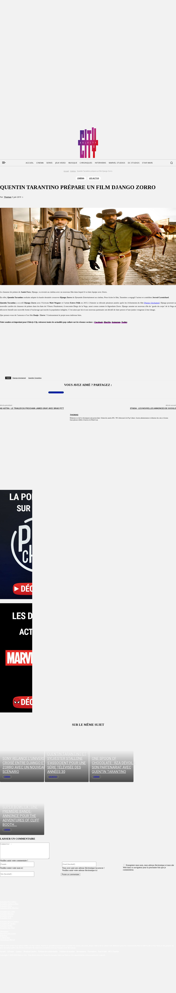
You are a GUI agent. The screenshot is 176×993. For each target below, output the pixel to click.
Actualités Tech (5, 918)
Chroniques (4, 931)
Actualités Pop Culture (8, 902)
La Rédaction (5, 938)
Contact (19, 951)
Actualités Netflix (6, 926)
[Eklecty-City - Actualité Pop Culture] (88, 142)
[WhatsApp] (44, 201)
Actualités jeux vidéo (7, 912)
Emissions (3, 936)
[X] (35, 201)
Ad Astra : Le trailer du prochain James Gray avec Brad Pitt (32, 408)
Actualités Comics (6, 916)
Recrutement (81, 951)
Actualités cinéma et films (9, 904)
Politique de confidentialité (48, 951)
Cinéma (73, 171)
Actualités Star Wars (7, 928)
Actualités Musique (7, 914)
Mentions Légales (30, 951)
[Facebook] (2, 128)
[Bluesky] (11, 128)
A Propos (10, 951)
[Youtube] (26, 128)
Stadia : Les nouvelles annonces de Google (153, 408)
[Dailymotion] (21, 128)
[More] (53, 201)
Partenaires (92, 951)
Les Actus (94, 178)
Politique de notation (67, 951)
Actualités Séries (6, 906)
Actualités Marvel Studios (9, 922)
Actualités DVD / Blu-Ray (9, 908)
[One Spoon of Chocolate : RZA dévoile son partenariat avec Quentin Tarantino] (111, 755)
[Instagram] (16, 128)
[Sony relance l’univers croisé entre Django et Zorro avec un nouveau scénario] (22, 755)
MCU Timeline (113, 951)
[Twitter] (7, 128)
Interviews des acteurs (8, 934)
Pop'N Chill (102, 951)
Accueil (66, 171)
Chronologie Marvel (7, 940)
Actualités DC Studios (8, 924)
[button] (171, 162)
